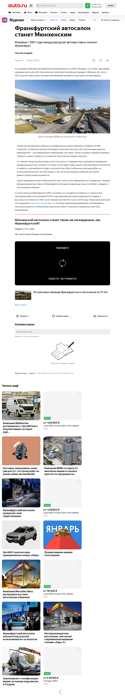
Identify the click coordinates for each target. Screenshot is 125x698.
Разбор (82, 20)
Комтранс (43, 12)
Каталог (54, 12)
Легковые (16, 12)
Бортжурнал (83, 12)
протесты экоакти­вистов (42, 203)
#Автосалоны (20, 305)
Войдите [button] (18, 336)
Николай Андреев (23, 53)
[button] (62, 405)
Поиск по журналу (111, 20)
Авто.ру (17, 6)
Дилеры (105, 12)
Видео (72, 20)
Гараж (72, 12)
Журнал (95, 12)
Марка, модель (37, 20)
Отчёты (64, 12)
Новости (53, 20)
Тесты (63, 20)
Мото (29, 12)
